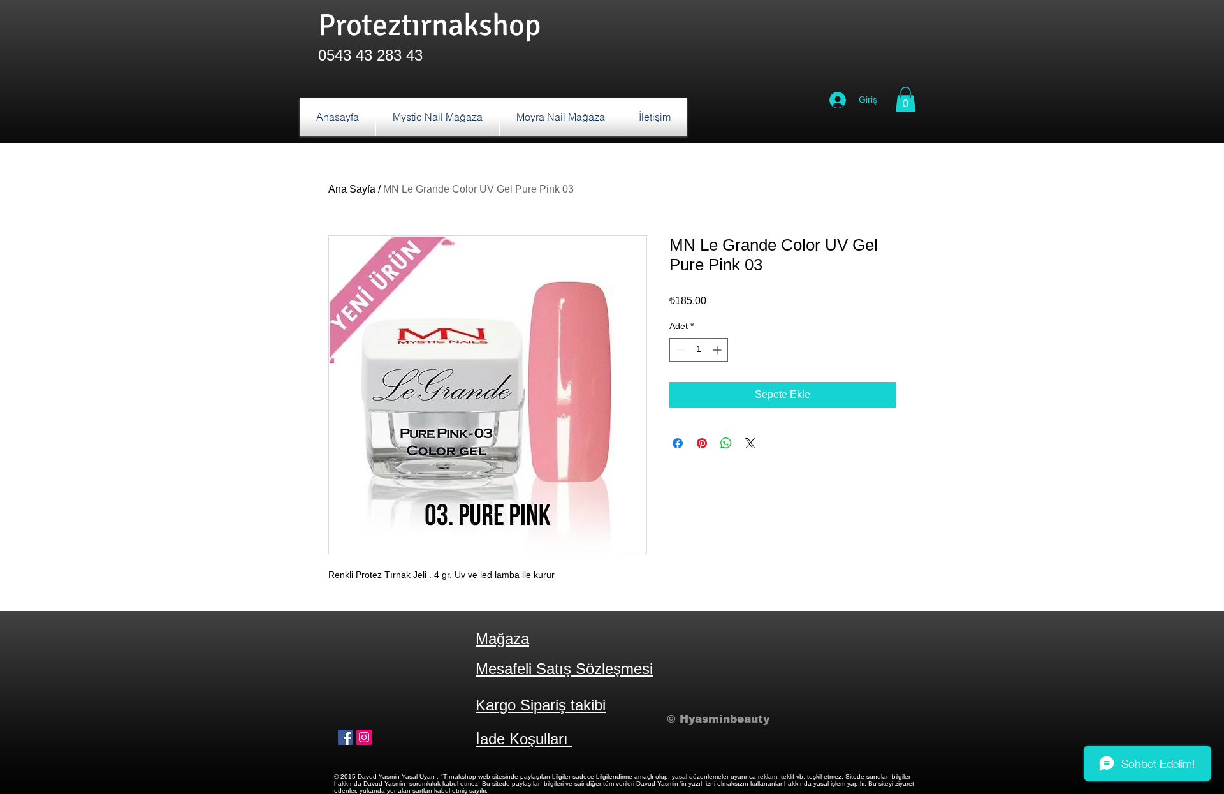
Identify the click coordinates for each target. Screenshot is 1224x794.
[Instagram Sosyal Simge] (364, 737)
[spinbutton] (698, 350)
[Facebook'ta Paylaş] (677, 443)
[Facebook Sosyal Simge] (345, 737)
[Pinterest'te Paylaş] (702, 443)
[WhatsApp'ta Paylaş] (726, 443)
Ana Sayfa (351, 189)
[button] (905, 99)
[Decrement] (679, 350)
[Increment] (718, 350)
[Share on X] (750, 443)
